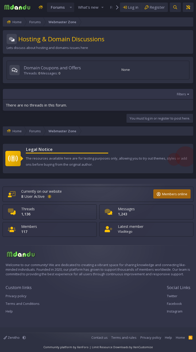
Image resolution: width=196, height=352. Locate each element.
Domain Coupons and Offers (52, 68)
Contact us (99, 337)
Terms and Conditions (23, 303)
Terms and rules (124, 337)
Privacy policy (16, 296)
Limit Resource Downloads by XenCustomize (122, 347)
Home (180, 337)
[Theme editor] (188, 7)
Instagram (174, 311)
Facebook (174, 303)
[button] (70, 7)
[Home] (40, 7)
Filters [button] (181, 94)
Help (9, 311)
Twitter (172, 296)
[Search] (175, 7)
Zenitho (13, 337)
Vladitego (125, 231)
